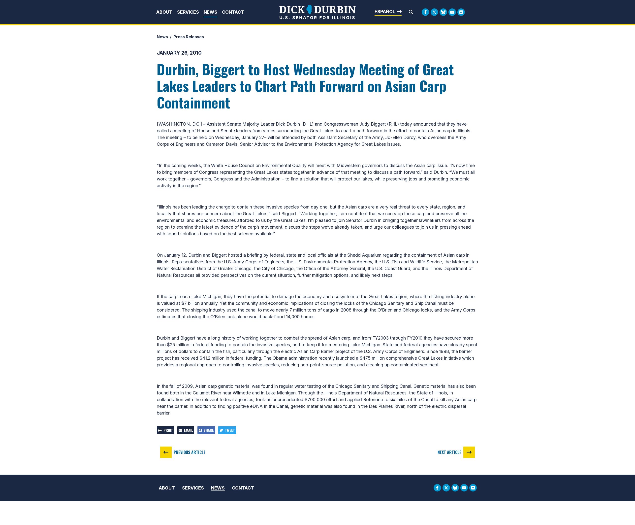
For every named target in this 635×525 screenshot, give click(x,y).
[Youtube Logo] (452, 12)
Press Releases (188, 36)
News (210, 12)
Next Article (449, 452)
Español (385, 11)
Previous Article (190, 452)
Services (188, 12)
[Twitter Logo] (434, 12)
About (164, 12)
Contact (233, 12)
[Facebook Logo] (425, 12)
